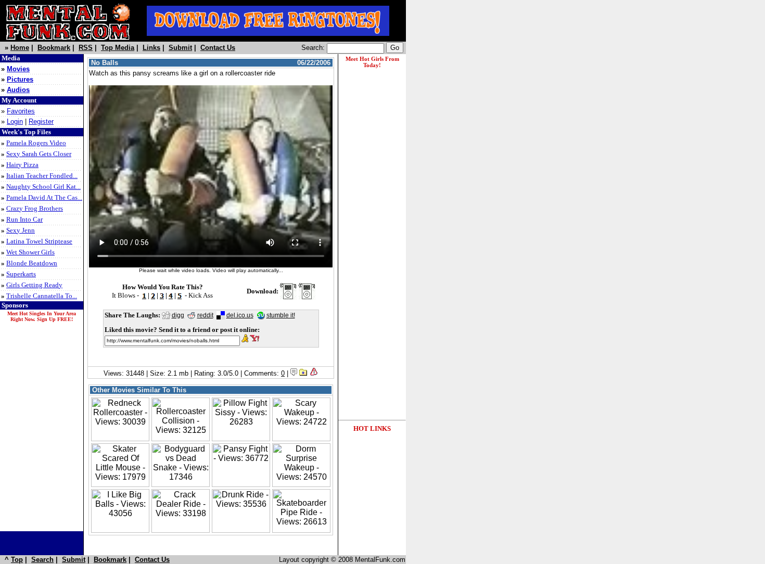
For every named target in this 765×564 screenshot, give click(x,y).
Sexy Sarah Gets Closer (38, 154)
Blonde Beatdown (31, 263)
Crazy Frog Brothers (34, 208)
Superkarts (21, 274)
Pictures (20, 79)
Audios (18, 90)
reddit (205, 315)
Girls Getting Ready (34, 285)
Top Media (117, 48)
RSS (86, 48)
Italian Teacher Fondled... (42, 176)
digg (178, 315)
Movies (18, 69)
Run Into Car (24, 219)
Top (17, 559)
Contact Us (217, 48)
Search (42, 559)
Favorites (21, 111)
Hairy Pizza (22, 165)
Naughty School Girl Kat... (43, 186)
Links (151, 48)
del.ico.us (239, 315)
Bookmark (53, 48)
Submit (180, 48)
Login (15, 121)
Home (19, 48)
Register (41, 121)
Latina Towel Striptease (39, 241)
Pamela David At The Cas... (44, 197)
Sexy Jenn (20, 230)
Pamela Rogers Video (36, 143)
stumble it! (280, 315)
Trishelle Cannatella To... (41, 296)
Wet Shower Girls (30, 252)
